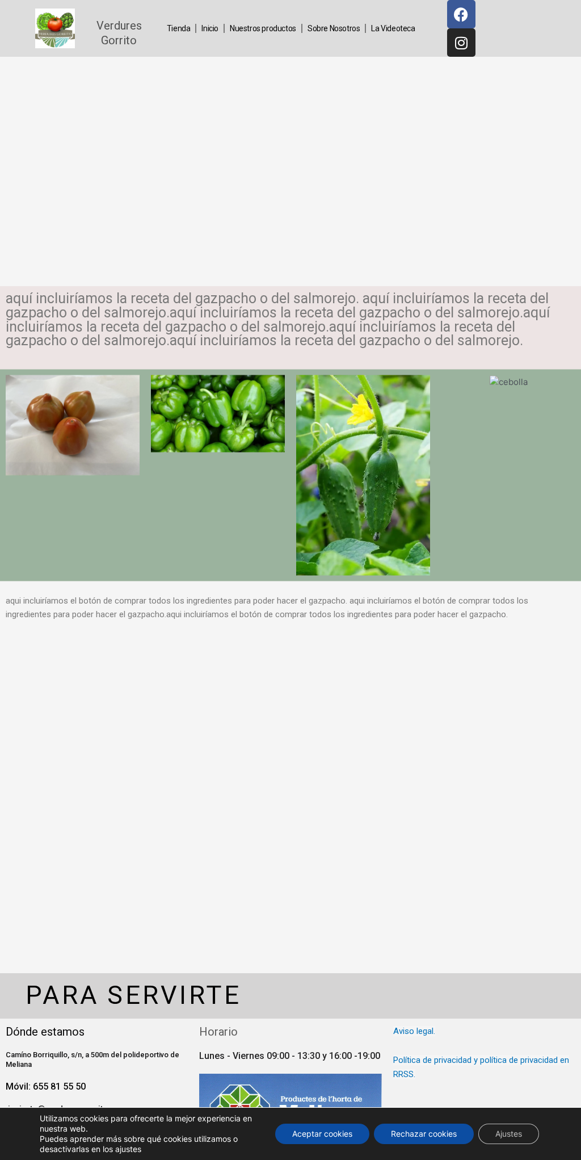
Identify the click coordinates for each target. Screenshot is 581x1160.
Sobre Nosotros (334, 28)
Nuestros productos (263, 28)
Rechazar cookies (424, 1133)
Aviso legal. (414, 1031)
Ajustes (508, 1133)
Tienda (179, 28)
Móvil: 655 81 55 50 (46, 1086)
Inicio (209, 28)
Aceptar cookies (322, 1133)
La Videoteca (393, 28)
